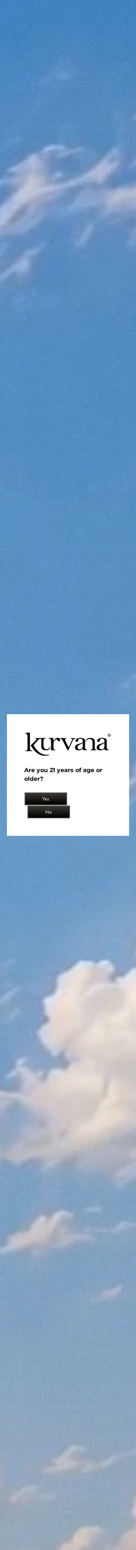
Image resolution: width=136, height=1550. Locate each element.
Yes (45, 798)
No (48, 811)
